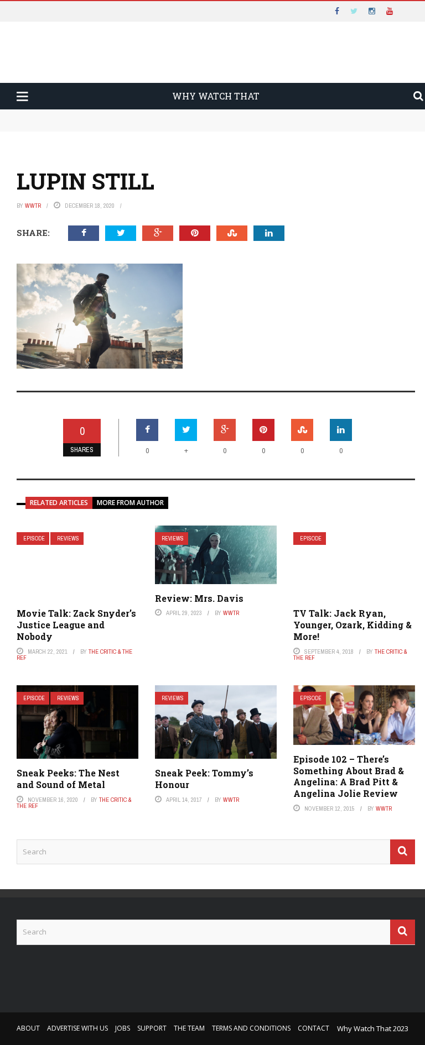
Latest (30, 67)
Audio (43, 134)
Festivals (51, 178)
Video (43, 112)
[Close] (13, 13)
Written (49, 156)
